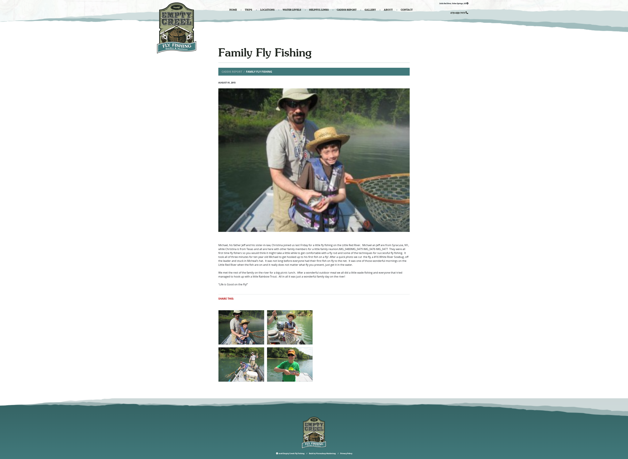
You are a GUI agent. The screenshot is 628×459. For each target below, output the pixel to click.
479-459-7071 (457, 12)
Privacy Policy (346, 453)
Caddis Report (232, 71)
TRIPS (248, 9)
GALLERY (370, 9)
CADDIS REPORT (347, 9)
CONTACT (407, 9)
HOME (233, 9)
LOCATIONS (267, 9)
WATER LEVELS (292, 9)
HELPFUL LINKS (319, 9)
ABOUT (388, 9)
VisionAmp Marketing (326, 453)
